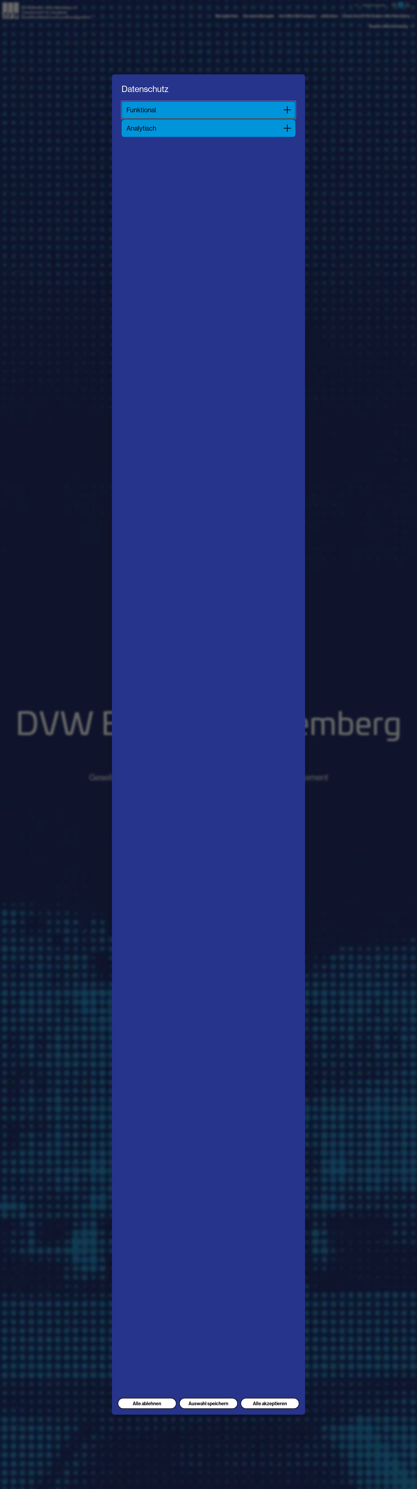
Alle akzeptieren (270, 1403)
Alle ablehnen (147, 1403)
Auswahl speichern (208, 1403)
